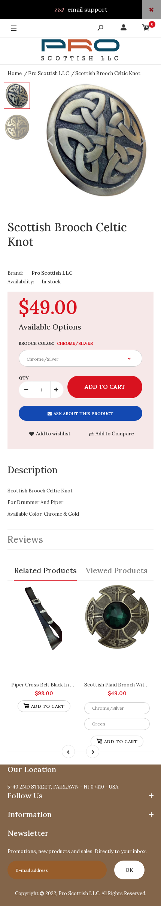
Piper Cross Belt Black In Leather (49, 685)
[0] (146, 29)
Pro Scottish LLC (52, 273)
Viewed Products (117, 570)
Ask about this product (83, 413)
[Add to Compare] (67, 593)
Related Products (45, 570)
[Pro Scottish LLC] (80, 51)
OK (129, 870)
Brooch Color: (56, 343)
